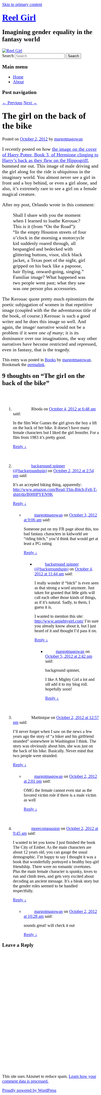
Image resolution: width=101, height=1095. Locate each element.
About (18, 81)
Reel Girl (19, 17)
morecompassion (45, 828)
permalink (35, 364)
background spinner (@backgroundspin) (39, 468)
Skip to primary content (22, 4)
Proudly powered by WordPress (29, 1090)
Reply (19, 446)
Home (18, 77)
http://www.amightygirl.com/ (58, 621)
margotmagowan (68, 139)
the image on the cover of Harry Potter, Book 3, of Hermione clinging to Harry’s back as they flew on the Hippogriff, (50, 154)
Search (8, 55)
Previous (12, 102)
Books (50, 359)
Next (30, 102)
